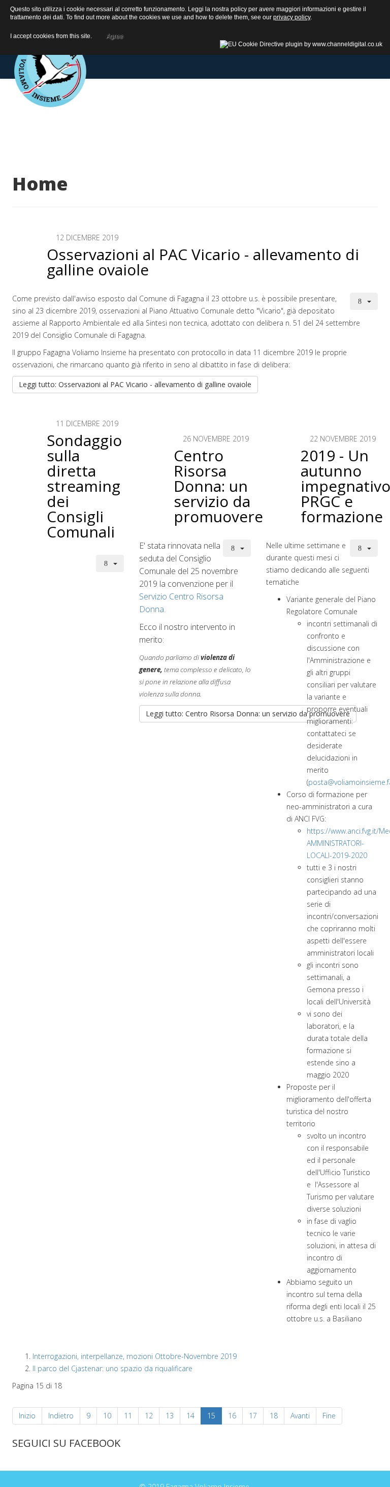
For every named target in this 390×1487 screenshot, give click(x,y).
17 (253, 1415)
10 (107, 1415)
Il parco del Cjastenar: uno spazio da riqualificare (112, 1368)
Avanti (300, 1415)
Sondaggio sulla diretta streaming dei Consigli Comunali (84, 486)
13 (170, 1415)
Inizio (27, 1415)
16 (232, 1415)
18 (274, 1415)
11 (128, 1415)
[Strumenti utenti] (364, 301)
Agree (114, 35)
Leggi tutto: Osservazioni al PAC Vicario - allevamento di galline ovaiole (135, 384)
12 (149, 1415)
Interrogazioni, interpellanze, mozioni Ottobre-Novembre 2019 (134, 1356)
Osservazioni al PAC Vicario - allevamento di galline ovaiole (203, 262)
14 (190, 1415)
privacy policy (291, 17)
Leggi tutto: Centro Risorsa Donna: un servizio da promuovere (248, 713)
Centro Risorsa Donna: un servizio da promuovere (218, 486)
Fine (329, 1415)
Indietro (61, 1415)
